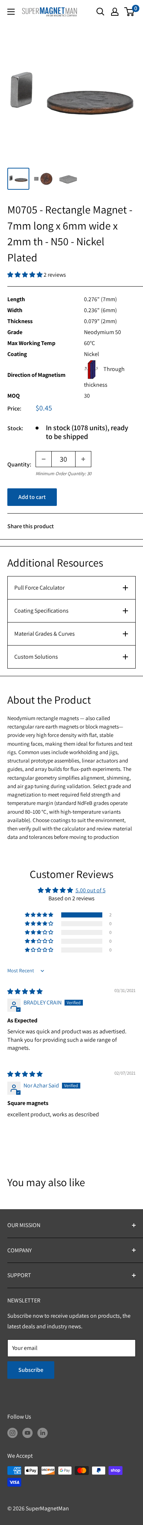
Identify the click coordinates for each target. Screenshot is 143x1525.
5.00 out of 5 (91, 890)
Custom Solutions (36, 657)
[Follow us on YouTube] (27, 1432)
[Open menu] (11, 12)
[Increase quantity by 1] (83, 459)
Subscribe (30, 1370)
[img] (25, 991)
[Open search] (100, 12)
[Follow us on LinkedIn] (42, 1432)
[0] (129, 11)
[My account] (114, 12)
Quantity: (19, 464)
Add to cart (32, 497)
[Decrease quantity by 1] (44, 459)
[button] (25, 275)
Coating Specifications (41, 610)
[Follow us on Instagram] (12, 1432)
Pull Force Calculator (39, 587)
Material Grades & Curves (44, 633)
